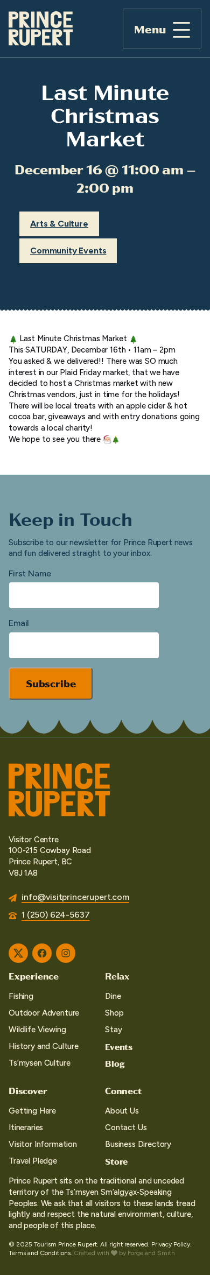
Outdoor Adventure (44, 1013)
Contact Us (125, 1127)
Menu (150, 29)
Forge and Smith (151, 1253)
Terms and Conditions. (40, 1253)
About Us (122, 1111)
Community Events (68, 250)
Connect (123, 1090)
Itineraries (26, 1127)
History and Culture (44, 1046)
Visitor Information (43, 1144)
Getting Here (32, 1111)
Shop (114, 1013)
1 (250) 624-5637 (55, 915)
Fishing (21, 996)
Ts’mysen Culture (39, 1063)
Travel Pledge (33, 1161)
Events (118, 1046)
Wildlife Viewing (37, 1029)
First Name (30, 573)
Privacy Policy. (171, 1244)
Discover (28, 1090)
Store (116, 1161)
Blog (114, 1063)
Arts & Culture (59, 224)
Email (19, 623)
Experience (34, 975)
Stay (113, 1029)
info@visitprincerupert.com (75, 897)
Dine (113, 996)
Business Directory (138, 1144)
